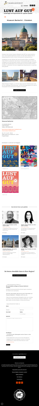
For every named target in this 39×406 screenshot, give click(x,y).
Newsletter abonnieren (19, 357)
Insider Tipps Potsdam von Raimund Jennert (10, 225)
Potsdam (9, 227)
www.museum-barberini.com (8, 130)
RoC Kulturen (19, 376)
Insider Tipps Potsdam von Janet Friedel (28, 249)
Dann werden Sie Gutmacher (19, 275)
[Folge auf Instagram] (30, 5)
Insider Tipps (5, 227)
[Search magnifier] (22, 6)
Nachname (22, 309)
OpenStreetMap (31, 118)
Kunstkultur (5, 251)
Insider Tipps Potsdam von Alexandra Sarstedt (28, 225)
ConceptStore (19, 379)
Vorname (7, 309)
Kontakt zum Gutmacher (19, 90)
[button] (19, 107)
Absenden (8, 344)
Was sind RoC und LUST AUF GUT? (15, 3)
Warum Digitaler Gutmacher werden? (19, 372)
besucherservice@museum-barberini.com (11, 129)
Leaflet (27, 118)
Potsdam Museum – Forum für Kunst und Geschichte (10, 249)
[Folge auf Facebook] (32, 5)
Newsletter (26, 5)
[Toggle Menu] (5, 16)
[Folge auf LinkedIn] (34, 5)
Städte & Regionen (19, 374)
